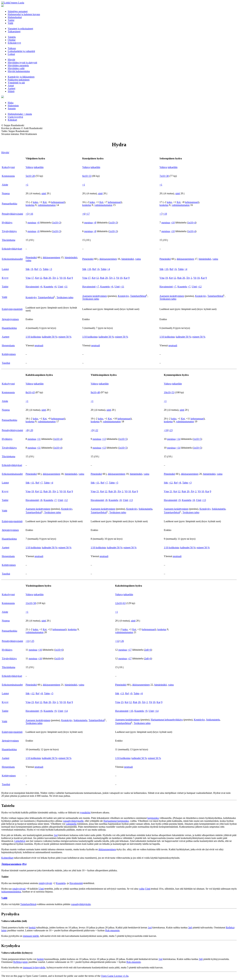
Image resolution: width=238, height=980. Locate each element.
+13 (104, 439)
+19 (165, 213)
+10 (173, 222)
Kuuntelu (48, 286)
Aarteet (11, 88)
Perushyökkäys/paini (12, 213)
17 (32, 277)
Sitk (28, 269)
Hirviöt (11, 59)
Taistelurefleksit (46, 297)
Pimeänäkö (31, 257)
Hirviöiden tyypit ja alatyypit (22, 62)
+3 (50, 269)
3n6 (190, 927)
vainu (28, 260)
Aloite (5, 184)
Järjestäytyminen (10, 319)
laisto (4, 930)
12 (41, 277)
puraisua (32, 222)
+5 (27, 213)
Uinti (60, 286)
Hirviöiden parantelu (18, 65)
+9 (31, 269)
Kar (69, 277)
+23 (171, 430)
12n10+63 (120, 603)
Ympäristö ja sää (16, 82)
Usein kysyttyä (15, 117)
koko (35, 202)
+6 (83, 213)
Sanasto (12, 108)
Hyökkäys (7, 222)
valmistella (71, 823)
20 (49, 277)
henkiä (32, 927)
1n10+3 (56, 222)
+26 (122, 641)
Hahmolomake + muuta (20, 114)
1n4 (56, 835)
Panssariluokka (9, 203)
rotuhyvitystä (45, 883)
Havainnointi (32, 286)
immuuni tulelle (31, 936)
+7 (160, 213)
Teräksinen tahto (65, 297)
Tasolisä (6, 363)
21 (97, 491)
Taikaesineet (14, 31)
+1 (27, 184)
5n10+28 (30, 176)
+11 (66, 286)
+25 (32, 641)
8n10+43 (30, 392)
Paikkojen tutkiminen (18, 79)
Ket (44, 202)
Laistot (5, 269)
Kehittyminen (9, 354)
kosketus (30, 205)
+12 (200, 286)
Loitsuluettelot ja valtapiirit (21, 51)
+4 (108, 269)
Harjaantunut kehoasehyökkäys (167, 719)
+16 (31, 213)
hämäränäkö (71, 257)
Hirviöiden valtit (16, 68)
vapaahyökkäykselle (73, 821)
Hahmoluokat (15, 17)
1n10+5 (123, 439)
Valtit (10, 23)
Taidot (11, 20)
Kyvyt (5, 277)
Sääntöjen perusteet (18, 11)
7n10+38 (164, 176)
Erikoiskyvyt (14, 42)
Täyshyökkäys (9, 231)
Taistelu (12, 37)
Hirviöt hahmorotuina (19, 71)
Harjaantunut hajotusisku (116, 821)
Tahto (46, 269)
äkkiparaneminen (51, 257)
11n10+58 (31, 603)
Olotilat (11, 40)
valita (141, 888)
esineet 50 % (64, 336)
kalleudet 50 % (49, 336)
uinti (43, 193)
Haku (10, 102)
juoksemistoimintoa (11, 891)
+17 (88, 213)
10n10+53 (169, 392)
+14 (178, 439)
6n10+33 (86, 176)
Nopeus (6, 193)
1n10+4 (192, 222)
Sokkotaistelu (145, 508)
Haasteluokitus (9, 328)
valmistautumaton (47, 205)
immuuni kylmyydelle (34, 967)
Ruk (45, 277)
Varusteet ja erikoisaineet (20, 28)
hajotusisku (153, 818)
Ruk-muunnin (112, 930)
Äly (54, 277)
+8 (94, 222)
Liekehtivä (19, 841)
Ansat (11, 85)
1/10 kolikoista (33, 336)
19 (166, 277)
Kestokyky (31, 297)
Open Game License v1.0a (114, 975)
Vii (60, 277)
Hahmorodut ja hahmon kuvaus (24, 14)
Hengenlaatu (8, 345)
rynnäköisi (85, 812)
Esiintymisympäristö (12, 309)
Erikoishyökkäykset (12, 248)
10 (64, 277)
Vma (28, 277)
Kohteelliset (7, 857)
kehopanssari (57, 202)
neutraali (38, 345)
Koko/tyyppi (8, 167)
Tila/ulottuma (8, 240)
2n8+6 (148, 649)
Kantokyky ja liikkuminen (21, 76)
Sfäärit (11, 91)
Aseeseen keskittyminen (94, 296)
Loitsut (11, 54)
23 (32, 702)
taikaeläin (39, 167)
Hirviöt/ (5, 152)
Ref (36, 269)
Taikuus (12, 48)
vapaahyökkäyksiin (81, 904)
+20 (31, 430)
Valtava (29, 167)
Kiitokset (12, 119)
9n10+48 (95, 392)
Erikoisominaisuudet (12, 259)
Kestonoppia (8, 176)
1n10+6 (59, 649)
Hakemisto (13, 105)
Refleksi (230, 927)
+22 (96, 430)
